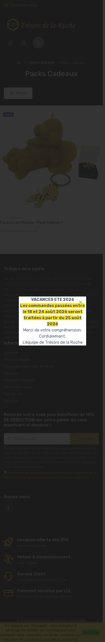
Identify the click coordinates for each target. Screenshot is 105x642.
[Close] (80, 302)
